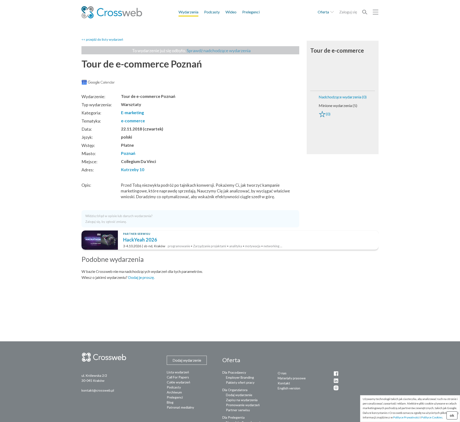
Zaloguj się (348, 12)
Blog (170, 402)
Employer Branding (240, 377)
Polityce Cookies (432, 417)
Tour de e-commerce (337, 50)
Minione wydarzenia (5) (338, 105)
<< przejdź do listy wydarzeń (102, 39)
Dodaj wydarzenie (239, 395)
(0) (328, 114)
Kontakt (284, 383)
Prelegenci (251, 12)
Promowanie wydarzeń (243, 405)
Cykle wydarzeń (178, 382)
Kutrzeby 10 (132, 169)
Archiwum (174, 392)
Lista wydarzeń (178, 372)
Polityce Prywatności (406, 417)
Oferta (324, 12)
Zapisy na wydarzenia (242, 400)
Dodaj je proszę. (141, 277)
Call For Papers (178, 377)
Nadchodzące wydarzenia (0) (343, 97)
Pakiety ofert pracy (240, 382)
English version (289, 388)
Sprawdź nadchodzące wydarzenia (219, 50)
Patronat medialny (180, 407)
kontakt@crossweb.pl (97, 390)
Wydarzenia (188, 12)
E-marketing (132, 112)
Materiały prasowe (292, 378)
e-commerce (133, 120)
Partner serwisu (238, 410)
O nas (282, 373)
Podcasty (212, 12)
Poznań (128, 153)
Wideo (230, 12)
